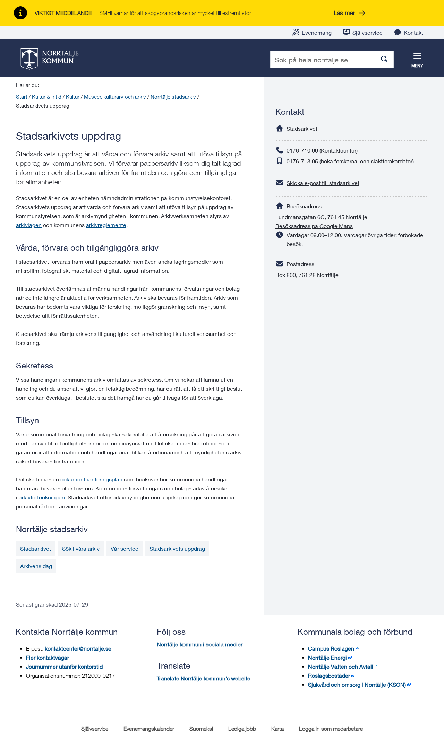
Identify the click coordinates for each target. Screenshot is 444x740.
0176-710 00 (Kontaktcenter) (322, 150)
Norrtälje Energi (327, 657)
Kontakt (413, 32)
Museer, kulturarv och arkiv (115, 97)
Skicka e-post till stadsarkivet (323, 183)
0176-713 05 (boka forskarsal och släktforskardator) (350, 161)
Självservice (367, 32)
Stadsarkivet (35, 548)
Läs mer (344, 12)
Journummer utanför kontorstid (64, 666)
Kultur (72, 97)
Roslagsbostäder (329, 675)
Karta (277, 728)
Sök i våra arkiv (81, 548)
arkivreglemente (106, 224)
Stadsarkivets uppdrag (177, 548)
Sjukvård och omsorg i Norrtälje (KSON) (357, 684)
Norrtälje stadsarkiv (173, 97)
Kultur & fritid (46, 97)
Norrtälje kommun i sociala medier (199, 644)
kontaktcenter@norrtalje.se (78, 648)
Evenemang (317, 32)
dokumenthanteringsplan (91, 479)
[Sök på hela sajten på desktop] (384, 59)
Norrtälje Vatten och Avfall (340, 666)
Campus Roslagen (331, 648)
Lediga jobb (242, 728)
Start (21, 97)
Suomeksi (201, 728)
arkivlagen (29, 224)
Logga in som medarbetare (331, 728)
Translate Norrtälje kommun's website (203, 678)
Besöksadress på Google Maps (314, 226)
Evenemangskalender (148, 728)
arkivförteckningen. (43, 497)
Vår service (124, 548)
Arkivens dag (36, 566)
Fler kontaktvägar (47, 657)
